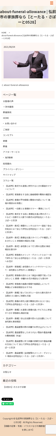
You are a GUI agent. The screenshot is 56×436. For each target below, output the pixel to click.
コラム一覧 (8, 180)
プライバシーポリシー (13, 169)
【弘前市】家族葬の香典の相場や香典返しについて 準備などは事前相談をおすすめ (27, 285)
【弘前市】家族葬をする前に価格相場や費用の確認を (28, 194)
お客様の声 (8, 101)
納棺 (5, 140)
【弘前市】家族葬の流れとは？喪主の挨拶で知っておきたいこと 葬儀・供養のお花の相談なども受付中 (28, 277)
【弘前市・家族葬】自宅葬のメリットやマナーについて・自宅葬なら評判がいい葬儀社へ (28, 268)
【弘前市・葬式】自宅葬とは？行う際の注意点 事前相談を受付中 (27, 248)
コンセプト (8, 135)
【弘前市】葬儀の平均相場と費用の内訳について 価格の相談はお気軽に (27, 201)
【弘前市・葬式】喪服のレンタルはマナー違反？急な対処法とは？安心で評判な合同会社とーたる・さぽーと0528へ (28, 229)
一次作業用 (8, 106)
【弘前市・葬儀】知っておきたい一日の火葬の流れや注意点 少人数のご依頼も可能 (28, 294)
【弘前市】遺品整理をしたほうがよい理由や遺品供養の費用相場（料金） (28, 334)
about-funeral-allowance (16, 85)
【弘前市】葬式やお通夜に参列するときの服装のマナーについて (28, 187)
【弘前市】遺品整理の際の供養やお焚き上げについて (28, 326)
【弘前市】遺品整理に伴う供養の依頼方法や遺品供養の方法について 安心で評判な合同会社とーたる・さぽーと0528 (28, 344)
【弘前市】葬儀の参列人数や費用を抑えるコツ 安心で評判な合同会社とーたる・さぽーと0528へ (27, 303)
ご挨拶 (6, 129)
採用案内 (7, 163)
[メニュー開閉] (51, 3)
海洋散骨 (9, 157)
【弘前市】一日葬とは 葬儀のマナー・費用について (27, 208)
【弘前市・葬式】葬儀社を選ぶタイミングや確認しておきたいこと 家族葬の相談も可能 (28, 239)
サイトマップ (9, 174)
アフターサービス (11, 151)
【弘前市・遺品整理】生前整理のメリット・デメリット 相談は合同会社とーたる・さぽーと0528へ (28, 354)
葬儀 (5, 146)
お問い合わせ (11, 123)
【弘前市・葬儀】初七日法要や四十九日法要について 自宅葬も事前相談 (28, 320)
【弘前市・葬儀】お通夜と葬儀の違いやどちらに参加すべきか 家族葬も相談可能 (28, 311)
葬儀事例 (7, 112)
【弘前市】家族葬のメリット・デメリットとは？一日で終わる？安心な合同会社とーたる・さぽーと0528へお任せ (28, 258)
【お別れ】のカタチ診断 (14, 386)
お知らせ (7, 371)
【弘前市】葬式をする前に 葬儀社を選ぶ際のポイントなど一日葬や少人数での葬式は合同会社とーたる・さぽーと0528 (28, 217)
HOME (3, 32)
